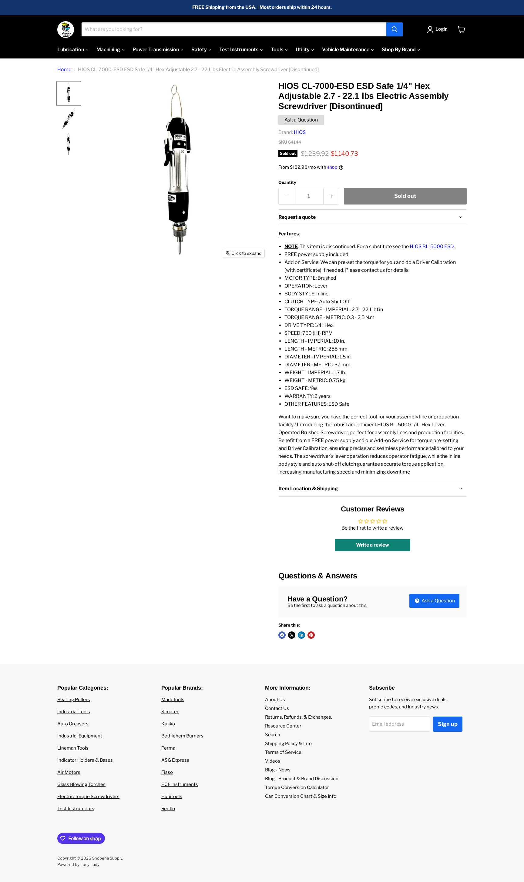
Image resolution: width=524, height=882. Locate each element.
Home (64, 69)
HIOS (300, 132)
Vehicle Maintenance (346, 49)
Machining (108, 49)
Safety (199, 49)
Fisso (167, 772)
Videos (272, 761)
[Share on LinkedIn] (301, 635)
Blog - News (278, 770)
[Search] (394, 29)
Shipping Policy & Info (288, 743)
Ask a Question (301, 120)
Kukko (168, 724)
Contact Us (277, 708)
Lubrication (71, 49)
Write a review (372, 545)
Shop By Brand (399, 49)
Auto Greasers (73, 724)
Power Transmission (156, 49)
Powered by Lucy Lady (78, 864)
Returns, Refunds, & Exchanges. (298, 717)
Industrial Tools (73, 711)
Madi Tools (172, 699)
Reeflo (168, 808)
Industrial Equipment (79, 736)
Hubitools (171, 796)
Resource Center (283, 726)
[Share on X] (291, 635)
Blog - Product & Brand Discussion (301, 778)
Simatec (170, 711)
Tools (277, 49)
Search (272, 734)
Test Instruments (239, 49)
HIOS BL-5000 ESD (432, 246)
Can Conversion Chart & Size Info (300, 796)
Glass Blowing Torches (81, 784)
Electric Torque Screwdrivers (88, 796)
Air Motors (68, 772)
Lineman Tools (73, 748)
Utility (303, 49)
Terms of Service (283, 752)
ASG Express (175, 760)
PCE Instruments (179, 784)
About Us (275, 699)
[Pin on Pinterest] (311, 635)
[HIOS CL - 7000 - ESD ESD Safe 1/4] (69, 93)
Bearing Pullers (73, 699)
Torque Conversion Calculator (297, 787)
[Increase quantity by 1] (331, 196)
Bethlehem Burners (182, 736)
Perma (168, 748)
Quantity (287, 182)
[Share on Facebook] (282, 635)
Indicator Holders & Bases (85, 760)
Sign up (448, 724)
